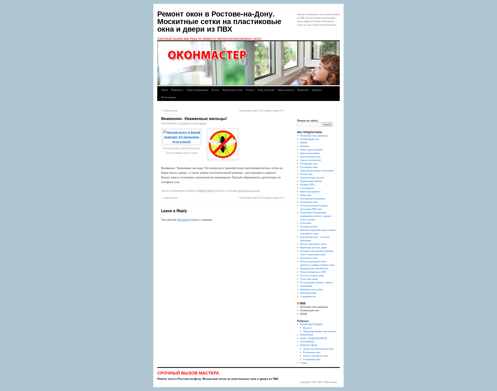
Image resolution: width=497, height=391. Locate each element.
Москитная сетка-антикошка (314, 135)
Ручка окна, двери (309, 278)
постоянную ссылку (249, 190)
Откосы (250, 90)
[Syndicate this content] (298, 303)
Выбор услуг (169, 110)
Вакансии (302, 90)
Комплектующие (308, 292)
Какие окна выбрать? (310, 191)
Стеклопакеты (307, 187)
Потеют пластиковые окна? (313, 243)
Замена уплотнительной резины (318, 348)
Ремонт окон (306, 174)
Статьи (303, 362)
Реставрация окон (308, 163)
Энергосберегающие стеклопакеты (317, 170)
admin (203, 123)
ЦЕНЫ (303, 142)
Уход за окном (266, 90)
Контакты (304, 146)
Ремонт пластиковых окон (315, 355)
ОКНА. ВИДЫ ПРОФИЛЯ (313, 338)
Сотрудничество (308, 296)
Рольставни (305, 222)
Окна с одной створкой (311, 149)
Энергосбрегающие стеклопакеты (319, 331)
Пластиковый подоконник (312, 198)
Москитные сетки (232, 90)
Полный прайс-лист (309, 139)
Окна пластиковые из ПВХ (313, 271)
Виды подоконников (310, 153)
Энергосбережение (197, 90)
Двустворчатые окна (310, 156)
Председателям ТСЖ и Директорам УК (262, 110)
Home (164, 90)
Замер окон (305, 194)
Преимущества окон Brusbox (314, 268)
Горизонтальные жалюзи (312, 177)
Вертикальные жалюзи (311, 180)
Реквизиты (177, 90)
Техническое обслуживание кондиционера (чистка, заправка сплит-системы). (315, 216)
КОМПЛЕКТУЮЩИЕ (311, 324)
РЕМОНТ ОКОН (205, 190)
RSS (302, 303)
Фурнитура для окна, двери (313, 247)
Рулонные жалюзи (309, 226)
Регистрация (168, 97)
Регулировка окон (308, 167)
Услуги (215, 90)
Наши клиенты (285, 90)
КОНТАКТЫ (306, 334)
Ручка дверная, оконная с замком (316, 282)
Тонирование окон (309, 201)
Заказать (317, 90)
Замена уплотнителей (310, 160)
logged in (183, 219)
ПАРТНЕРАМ (307, 341)
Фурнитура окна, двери (311, 289)
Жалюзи (307, 327)
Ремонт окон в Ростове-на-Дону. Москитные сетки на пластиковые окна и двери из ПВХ (219, 21)
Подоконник (306, 285)
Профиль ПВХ (307, 184)
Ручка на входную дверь (312, 275)
